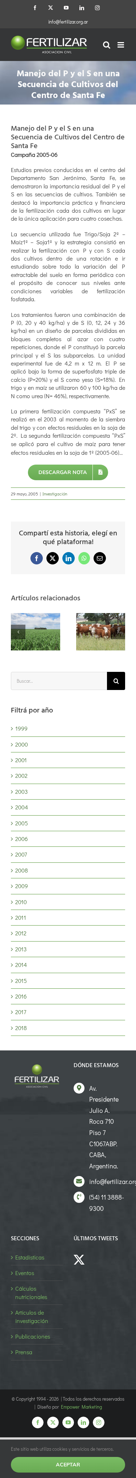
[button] (18, 632)
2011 (20, 917)
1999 (21, 728)
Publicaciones (32, 1336)
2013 (21, 949)
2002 (21, 775)
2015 (21, 980)
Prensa (23, 1352)
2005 (21, 823)
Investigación (54, 494)
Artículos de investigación (31, 1316)
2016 (21, 996)
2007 (21, 854)
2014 (21, 964)
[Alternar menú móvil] (121, 45)
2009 (21, 886)
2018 (21, 1028)
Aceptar (68, 1464)
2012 (20, 933)
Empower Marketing (81, 1407)
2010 (21, 902)
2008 (21, 870)
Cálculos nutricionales (31, 1292)
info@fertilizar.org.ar (68, 22)
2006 (21, 838)
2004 (21, 807)
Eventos (24, 1273)
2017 (20, 1012)
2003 (21, 791)
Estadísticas (29, 1257)
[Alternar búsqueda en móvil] (106, 45)
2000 (21, 744)
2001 (21, 760)
